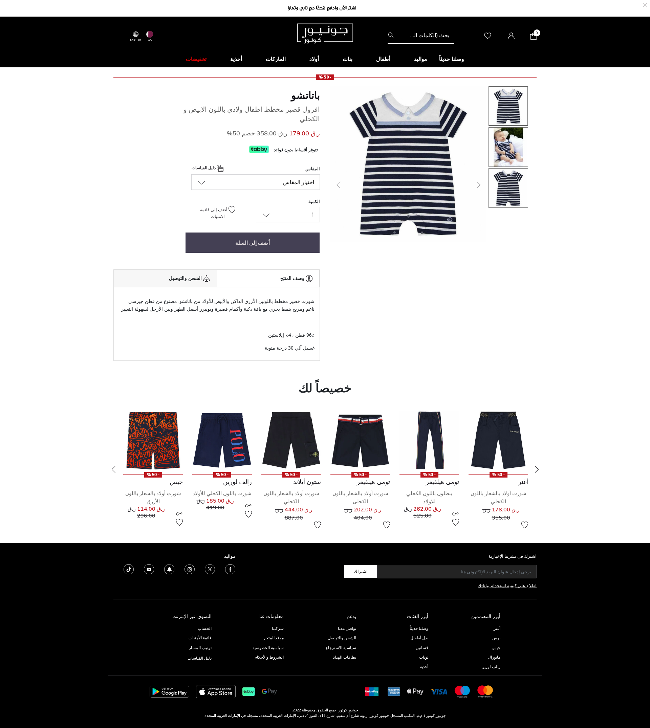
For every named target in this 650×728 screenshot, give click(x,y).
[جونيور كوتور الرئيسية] (325, 33)
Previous (113, 469)
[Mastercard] (485, 690)
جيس (496, 647)
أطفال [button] (383, 59)
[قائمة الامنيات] (524, 525)
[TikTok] (129, 568)
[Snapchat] (169, 568)
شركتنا (278, 628)
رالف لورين (490, 666)
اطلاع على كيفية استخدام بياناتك (507, 585)
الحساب (205, 628)
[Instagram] (190, 568)
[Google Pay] (269, 690)
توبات (423, 657)
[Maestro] (462, 690)
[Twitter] (210, 568)
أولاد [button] (314, 59)
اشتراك (361, 571)
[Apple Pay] (415, 690)
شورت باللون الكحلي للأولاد (222, 493)
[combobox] (421, 35)
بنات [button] (347, 59)
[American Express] (394, 690)
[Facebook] (230, 568)
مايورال (494, 657)
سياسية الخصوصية (268, 647)
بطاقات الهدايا (344, 657)
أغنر (497, 628)
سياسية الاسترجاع (341, 647)
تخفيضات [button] (196, 59)
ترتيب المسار (200, 647)
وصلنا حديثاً (419, 628)
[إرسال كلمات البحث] (391, 35)
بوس (496, 638)
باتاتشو (305, 95)
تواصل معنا (346, 628)
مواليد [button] (420, 59)
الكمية (314, 201)
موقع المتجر (273, 638)
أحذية (424, 666)
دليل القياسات (204, 168)
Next (537, 469)
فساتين (422, 647)
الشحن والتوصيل (342, 638)
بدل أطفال (419, 638)
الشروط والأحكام (269, 657)
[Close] (645, 4)
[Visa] (439, 691)
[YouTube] (149, 568)
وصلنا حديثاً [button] (451, 59)
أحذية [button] (236, 59)
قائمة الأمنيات (200, 638)
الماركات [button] (276, 59)
